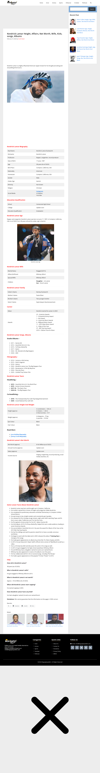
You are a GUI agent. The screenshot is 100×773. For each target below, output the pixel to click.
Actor (47, 3)
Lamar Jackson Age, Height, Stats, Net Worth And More (15, 625)
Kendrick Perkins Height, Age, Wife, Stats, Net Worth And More (54, 625)
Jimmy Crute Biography (18, 436)
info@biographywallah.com (83, 643)
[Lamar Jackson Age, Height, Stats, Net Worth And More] (16, 619)
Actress (54, 3)
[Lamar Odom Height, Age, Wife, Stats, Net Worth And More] (35, 619)
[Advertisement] (35, 17)
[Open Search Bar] (91, 3)
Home (41, 3)
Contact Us (56, 646)
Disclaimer (56, 648)
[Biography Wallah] (12, 3)
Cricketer (76, 3)
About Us (55, 643)
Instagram (39, 191)
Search (92, 9)
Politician (84, 3)
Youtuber (37, 651)
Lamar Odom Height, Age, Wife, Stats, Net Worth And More (34, 625)
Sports (61, 3)
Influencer (68, 3)
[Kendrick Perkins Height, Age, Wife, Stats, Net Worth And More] (55, 619)
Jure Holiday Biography (18, 434)
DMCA (55, 654)
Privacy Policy (57, 651)
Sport (36, 648)
